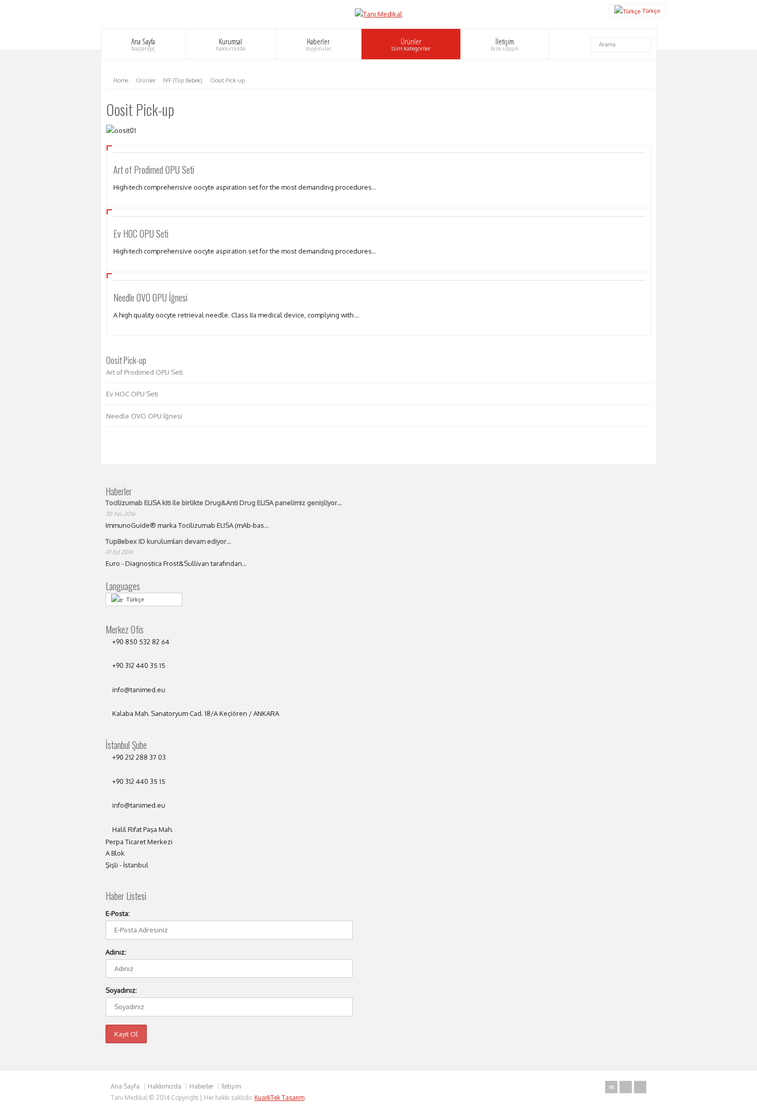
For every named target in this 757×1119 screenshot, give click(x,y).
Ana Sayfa (143, 44)
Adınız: (116, 952)
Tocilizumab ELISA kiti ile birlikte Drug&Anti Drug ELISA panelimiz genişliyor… (224, 502)
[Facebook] (640, 1087)
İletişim (505, 44)
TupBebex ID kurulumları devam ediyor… (168, 541)
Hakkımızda (164, 1086)
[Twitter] (626, 1087)
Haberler (318, 44)
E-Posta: (118, 913)
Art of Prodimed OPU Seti (153, 169)
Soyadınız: (121, 990)
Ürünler (411, 44)
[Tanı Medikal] (378, 14)
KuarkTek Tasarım (279, 1097)
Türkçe (133, 599)
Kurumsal (231, 44)
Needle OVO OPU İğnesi (150, 297)
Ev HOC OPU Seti (140, 233)
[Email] (611, 1087)
